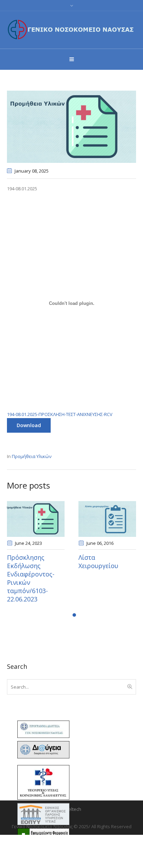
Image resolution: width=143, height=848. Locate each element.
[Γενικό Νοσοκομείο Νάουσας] (71, 29)
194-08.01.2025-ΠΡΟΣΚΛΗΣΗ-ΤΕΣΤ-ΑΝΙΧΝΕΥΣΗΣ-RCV (59, 414)
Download (29, 425)
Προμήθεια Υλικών (31, 456)
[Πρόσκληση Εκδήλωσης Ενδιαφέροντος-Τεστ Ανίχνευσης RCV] (71, 126)
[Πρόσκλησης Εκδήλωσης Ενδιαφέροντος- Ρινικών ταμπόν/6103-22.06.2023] (74, 519)
